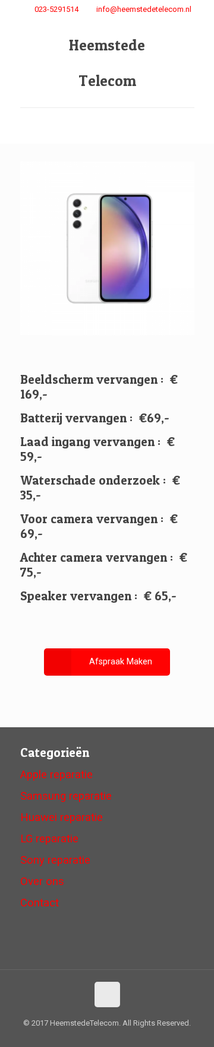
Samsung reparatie (66, 796)
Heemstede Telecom (107, 63)
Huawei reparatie (61, 817)
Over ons (42, 881)
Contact (39, 902)
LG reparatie (49, 838)
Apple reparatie (56, 774)
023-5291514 (56, 9)
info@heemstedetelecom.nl (143, 9)
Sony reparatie (55, 860)
